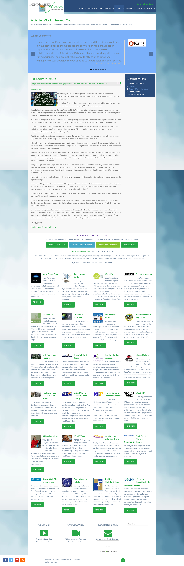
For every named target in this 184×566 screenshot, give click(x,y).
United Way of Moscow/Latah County (80, 396)
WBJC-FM (140, 393)
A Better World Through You (51, 20)
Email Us (131, 86)
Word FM (109, 274)
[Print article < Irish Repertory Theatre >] (117, 83)
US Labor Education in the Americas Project (137, 482)
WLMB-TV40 (79, 436)
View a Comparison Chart (80, 251)
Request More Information (138, 89)
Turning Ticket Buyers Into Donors (43, 227)
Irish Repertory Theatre (43, 78)
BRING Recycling (50, 436)
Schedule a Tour (130, 245)
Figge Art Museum (144, 274)
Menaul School (142, 355)
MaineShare (47, 314)
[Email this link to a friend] (120, 83)
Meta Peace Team (50, 274)
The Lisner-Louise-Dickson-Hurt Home (50, 396)
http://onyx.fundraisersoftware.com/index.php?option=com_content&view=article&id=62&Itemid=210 (69, 84)
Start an (82, 245)
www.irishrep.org (37, 89)
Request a (107, 245)
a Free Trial (57, 245)
